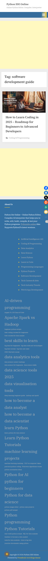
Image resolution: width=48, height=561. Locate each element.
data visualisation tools (21, 387)
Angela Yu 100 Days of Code (14, 312)
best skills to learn (21, 340)
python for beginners (14, 485)
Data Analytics (27, 248)
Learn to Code (27, 262)
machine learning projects (21, 455)
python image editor (12, 507)
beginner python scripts (13, 329)
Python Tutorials (20, 528)
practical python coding (13, 466)
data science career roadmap (15, 362)
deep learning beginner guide (15, 395)
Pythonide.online (28, 224)
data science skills (30, 365)
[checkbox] (7, 554)
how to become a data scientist (20, 417)
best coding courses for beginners (16, 332)
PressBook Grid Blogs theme (28, 558)
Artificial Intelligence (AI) (32, 239)
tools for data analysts (12, 540)
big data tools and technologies (31, 346)
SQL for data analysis (30, 534)
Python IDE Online (18, 4)
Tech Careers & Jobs (30, 280)
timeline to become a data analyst (16, 537)
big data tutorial (10, 349)
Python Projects (28, 271)
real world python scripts (13, 534)
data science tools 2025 (21, 373)
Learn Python (27, 257)
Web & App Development (32, 290)
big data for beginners (12, 346)
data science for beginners (14, 365)
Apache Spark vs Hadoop (20, 321)
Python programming (17, 518)
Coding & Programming (19, 138)
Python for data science (18, 498)
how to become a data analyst (20, 404)
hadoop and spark (32, 395)
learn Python (16, 427)
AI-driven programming (17, 304)
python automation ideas (13, 470)
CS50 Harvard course (12, 352)
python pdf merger (11, 510)
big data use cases (23, 349)
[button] (46, 188)
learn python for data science (15, 433)
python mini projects (27, 507)
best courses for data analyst (14, 336)
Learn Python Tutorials (17, 441)
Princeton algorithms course (32, 466)
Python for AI (16, 474)
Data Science (26, 253)
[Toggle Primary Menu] (44, 15)
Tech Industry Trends (30, 285)
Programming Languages (32, 267)
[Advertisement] (24, 45)
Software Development (31, 276)
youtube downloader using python (16, 543)
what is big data (26, 540)
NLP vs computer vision (32, 463)
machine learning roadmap (14, 463)
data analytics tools (22, 356)
